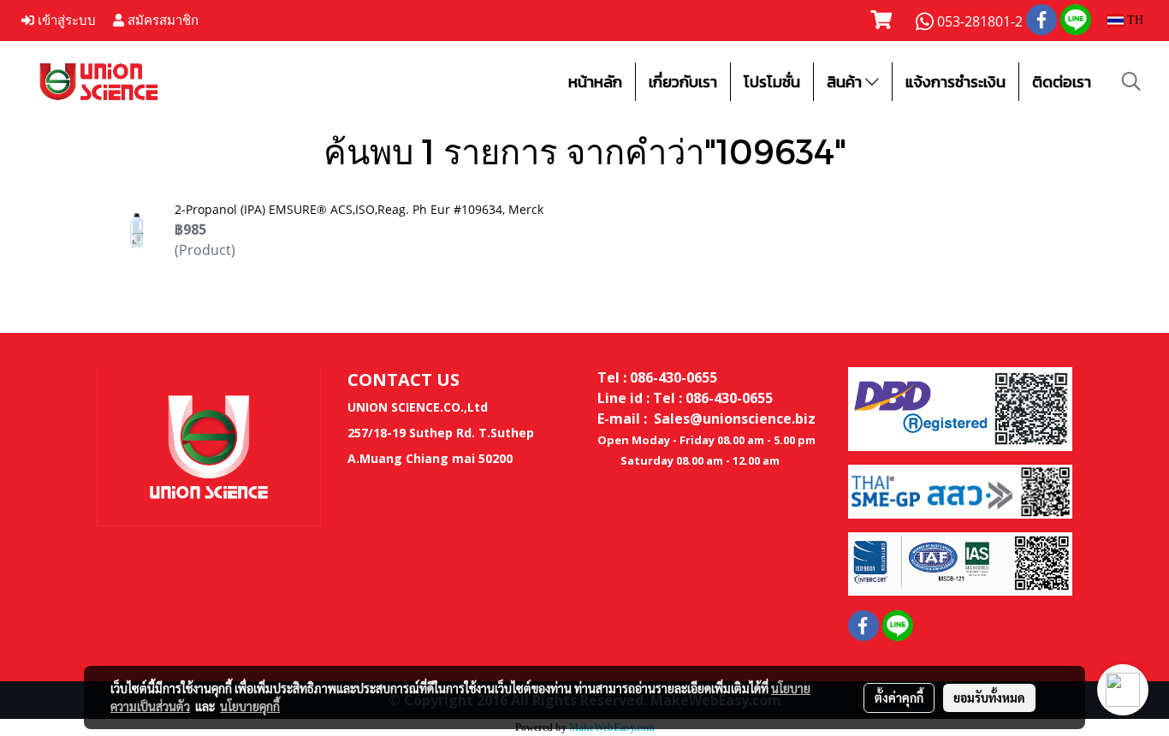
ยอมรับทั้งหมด (989, 697)
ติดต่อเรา (1061, 81)
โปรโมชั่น (772, 81)
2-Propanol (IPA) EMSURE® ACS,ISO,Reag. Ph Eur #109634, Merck (359, 209)
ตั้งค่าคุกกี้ (899, 697)
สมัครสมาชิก (161, 20)
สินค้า (846, 81)
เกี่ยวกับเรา (683, 81)
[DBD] (960, 407)
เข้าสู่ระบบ (65, 20)
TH (1133, 20)
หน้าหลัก (595, 81)
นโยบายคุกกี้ (250, 706)
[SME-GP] (960, 490)
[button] (1131, 81)
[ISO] (960, 563)
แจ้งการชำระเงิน (955, 81)
